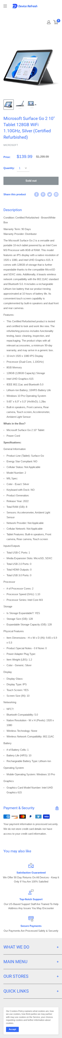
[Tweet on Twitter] (49, 194)
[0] (56, 22)
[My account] (48, 22)
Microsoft (10, 145)
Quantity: (9, 168)
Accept (12, 1029)
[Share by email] (56, 194)
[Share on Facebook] (36, 194)
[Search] (48, 14)
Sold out (31, 180)
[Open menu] (5, 6)
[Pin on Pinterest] (43, 194)
